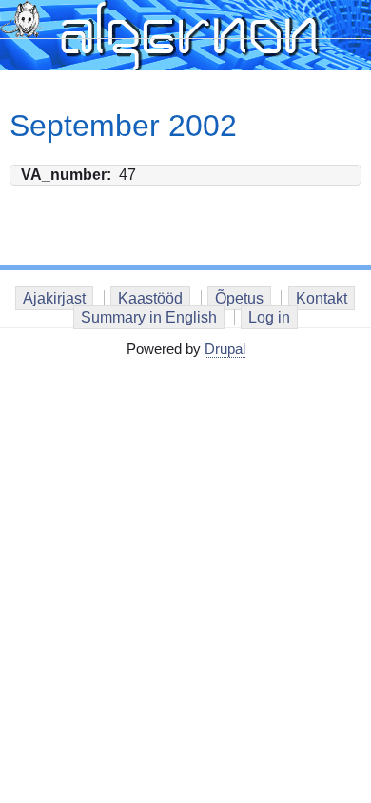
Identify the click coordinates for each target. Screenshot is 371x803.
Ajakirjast (54, 298)
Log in (269, 317)
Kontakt (321, 298)
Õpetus (239, 298)
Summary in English (149, 317)
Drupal (225, 349)
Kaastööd (150, 298)
